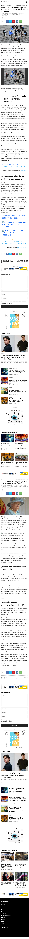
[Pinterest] (13, 21)
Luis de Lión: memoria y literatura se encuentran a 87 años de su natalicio (17, 400)
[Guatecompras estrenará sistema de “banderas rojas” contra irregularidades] (4, 371)
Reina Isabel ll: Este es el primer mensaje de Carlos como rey (22, 261)
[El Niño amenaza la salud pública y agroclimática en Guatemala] (21, 457)
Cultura (10, 387)
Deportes (3, 5)
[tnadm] (2, 18)
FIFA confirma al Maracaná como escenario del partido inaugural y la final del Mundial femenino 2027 (18, 381)
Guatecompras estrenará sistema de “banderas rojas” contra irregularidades (17, 371)
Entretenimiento (4, 353)
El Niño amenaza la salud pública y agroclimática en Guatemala (21, 464)
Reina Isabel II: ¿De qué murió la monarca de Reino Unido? (7, 261)
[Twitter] (10, 21)
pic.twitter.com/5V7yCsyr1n (14, 243)
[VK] (17, 21)
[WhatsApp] (20, 21)
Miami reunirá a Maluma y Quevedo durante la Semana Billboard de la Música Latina (13, 357)
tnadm (10, 353)
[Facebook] (7, 21)
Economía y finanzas (13, 368)
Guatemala (8, 5)
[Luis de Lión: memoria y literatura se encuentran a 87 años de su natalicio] (4, 400)
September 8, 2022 (21, 247)
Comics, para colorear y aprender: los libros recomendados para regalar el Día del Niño (17, 391)
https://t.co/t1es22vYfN (12, 241)
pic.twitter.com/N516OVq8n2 (14, 166)
